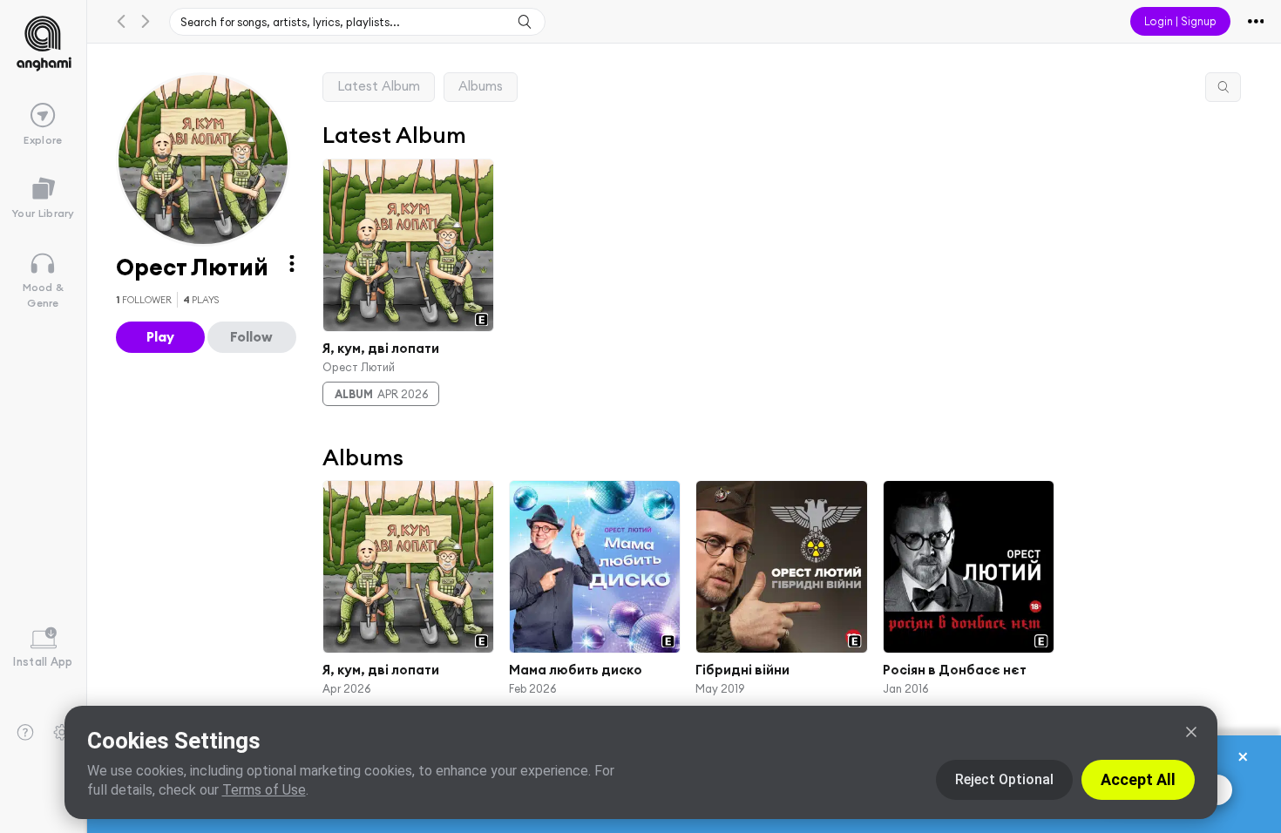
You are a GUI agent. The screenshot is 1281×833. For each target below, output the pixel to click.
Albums (480, 86)
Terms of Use (264, 790)
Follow (251, 336)
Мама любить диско (575, 669)
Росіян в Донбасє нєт (954, 669)
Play (160, 336)
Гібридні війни (742, 669)
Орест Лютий (358, 366)
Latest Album (378, 86)
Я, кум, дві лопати (380, 348)
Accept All (1138, 779)
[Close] (1191, 732)
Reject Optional (1004, 779)
